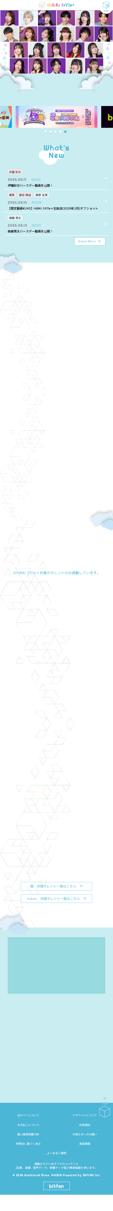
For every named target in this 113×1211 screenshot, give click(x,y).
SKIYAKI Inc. (92, 1175)
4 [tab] (63, 131)
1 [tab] (48, 131)
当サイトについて (28, 1115)
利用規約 (84, 1125)
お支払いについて (28, 1125)
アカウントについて (84, 1115)
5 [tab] (68, 131)
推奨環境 (84, 1144)
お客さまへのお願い (84, 1134)
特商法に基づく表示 (28, 1144)
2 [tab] (53, 131)
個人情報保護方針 (28, 1134)
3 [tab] (58, 131)
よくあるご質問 (56, 1153)
